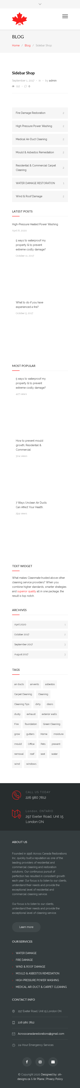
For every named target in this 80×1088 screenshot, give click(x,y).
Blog (18, 36)
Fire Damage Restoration (40, 112)
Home (16, 45)
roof (32, 754)
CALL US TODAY (38, 792)
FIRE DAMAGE (24, 959)
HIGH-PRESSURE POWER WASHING (37, 980)
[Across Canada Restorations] (37, 18)
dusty (17, 714)
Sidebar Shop (23, 72)
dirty (38, 704)
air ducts (19, 684)
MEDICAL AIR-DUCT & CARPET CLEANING (41, 986)
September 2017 (40, 644)
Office (31, 744)
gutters (30, 734)
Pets (43, 744)
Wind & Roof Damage (40, 196)
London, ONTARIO (39, 811)
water (54, 754)
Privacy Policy (54, 1078)
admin (53, 80)
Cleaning (43, 694)
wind (17, 763)
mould (18, 744)
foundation (31, 724)
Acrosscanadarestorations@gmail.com (41, 1033)
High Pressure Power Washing (40, 126)
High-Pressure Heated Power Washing (35, 224)
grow (17, 734)
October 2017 (40, 634)
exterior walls (49, 714)
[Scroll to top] (73, 1081)
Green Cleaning (51, 724)
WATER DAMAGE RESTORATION (40, 183)
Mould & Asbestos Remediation (40, 152)
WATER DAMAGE (26, 953)
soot (43, 754)
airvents (34, 684)
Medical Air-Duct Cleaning (40, 139)
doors (50, 704)
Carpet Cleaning (23, 694)
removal (19, 754)
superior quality (26, 591)
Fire (16, 724)
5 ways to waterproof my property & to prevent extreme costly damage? (31, 245)
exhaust (31, 714)
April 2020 (40, 624)
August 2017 (40, 654)
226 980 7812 (36, 797)
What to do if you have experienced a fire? (29, 304)
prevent (56, 744)
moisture (58, 734)
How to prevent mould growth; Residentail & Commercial (29, 445)
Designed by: (49, 1074)
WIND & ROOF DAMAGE (30, 966)
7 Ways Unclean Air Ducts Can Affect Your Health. (31, 505)
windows (31, 763)
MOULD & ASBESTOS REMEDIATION (37, 973)
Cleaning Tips (21, 704)
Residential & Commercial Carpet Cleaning (40, 168)
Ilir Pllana (38, 1078)
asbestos (50, 684)
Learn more (26, 927)
